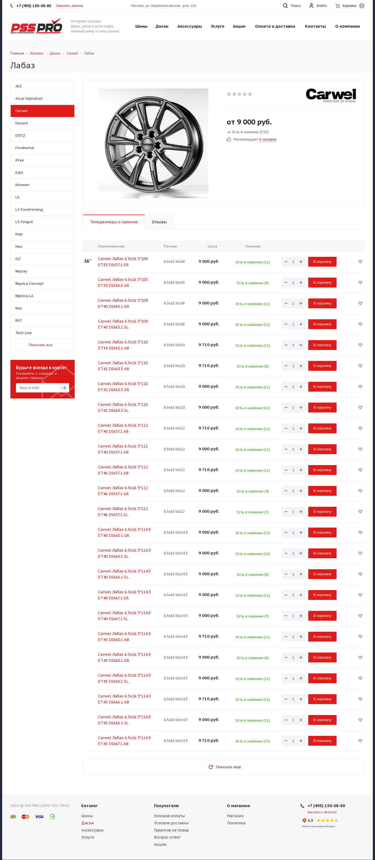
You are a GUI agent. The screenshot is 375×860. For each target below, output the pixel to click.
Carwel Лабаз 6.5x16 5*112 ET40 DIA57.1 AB (123, 428)
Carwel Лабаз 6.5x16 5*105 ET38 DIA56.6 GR (123, 282)
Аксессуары (92, 830)
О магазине (238, 805)
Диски (87, 823)
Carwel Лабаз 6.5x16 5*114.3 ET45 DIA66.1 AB (124, 699)
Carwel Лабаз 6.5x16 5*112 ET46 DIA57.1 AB (123, 470)
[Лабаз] (153, 143)
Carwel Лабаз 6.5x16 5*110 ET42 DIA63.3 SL (123, 407)
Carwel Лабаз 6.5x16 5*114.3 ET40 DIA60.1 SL (124, 553)
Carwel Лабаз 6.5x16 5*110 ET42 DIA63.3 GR (123, 386)
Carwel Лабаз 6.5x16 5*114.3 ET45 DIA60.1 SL (124, 678)
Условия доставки (171, 823)
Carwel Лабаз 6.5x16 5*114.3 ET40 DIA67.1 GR (124, 595)
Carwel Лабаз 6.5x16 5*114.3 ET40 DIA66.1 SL (124, 574)
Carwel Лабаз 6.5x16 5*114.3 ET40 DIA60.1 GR (124, 532)
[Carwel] (331, 95)
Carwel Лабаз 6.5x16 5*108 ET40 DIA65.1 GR (123, 303)
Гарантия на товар (171, 830)
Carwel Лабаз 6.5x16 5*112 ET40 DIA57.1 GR (123, 449)
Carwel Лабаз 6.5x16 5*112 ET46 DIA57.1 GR (123, 490)
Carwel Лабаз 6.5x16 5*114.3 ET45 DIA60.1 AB (124, 636)
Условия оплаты (169, 815)
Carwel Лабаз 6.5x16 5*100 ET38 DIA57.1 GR (123, 261)
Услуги (87, 837)
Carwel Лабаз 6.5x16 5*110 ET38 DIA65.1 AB (123, 345)
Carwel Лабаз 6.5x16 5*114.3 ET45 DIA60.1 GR (124, 657)
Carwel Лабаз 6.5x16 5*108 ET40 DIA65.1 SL (123, 324)
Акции (160, 844)
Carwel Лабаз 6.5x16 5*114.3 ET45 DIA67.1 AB (124, 740)
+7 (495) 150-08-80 (326, 805)
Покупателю (166, 805)
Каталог (89, 805)
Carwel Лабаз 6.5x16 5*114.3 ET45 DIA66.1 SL (124, 719)
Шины (87, 815)
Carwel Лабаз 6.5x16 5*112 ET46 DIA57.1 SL (123, 511)
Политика (236, 823)
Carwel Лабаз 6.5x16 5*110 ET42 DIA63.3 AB (123, 365)
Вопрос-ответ (167, 837)
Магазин (235, 815)
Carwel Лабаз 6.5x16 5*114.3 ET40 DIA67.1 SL (124, 615)
